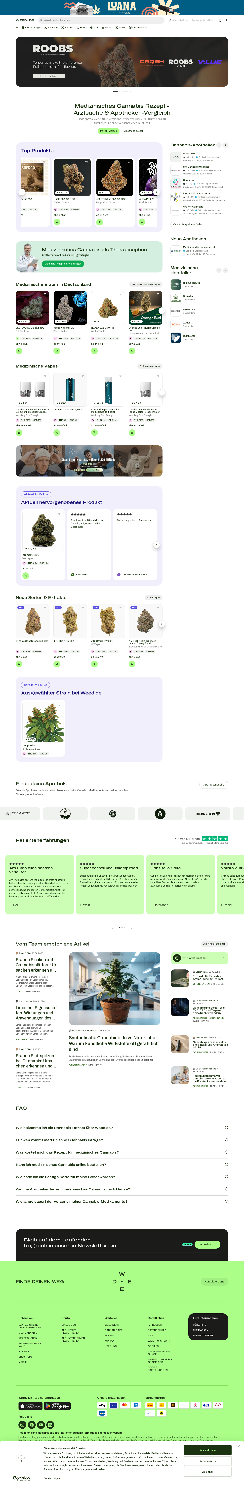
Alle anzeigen (153, 597)
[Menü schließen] (17, 27)
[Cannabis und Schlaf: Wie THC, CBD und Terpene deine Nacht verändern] (180, 1011)
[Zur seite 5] (127, 91)
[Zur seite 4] (125, 91)
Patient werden (108, 131)
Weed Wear (112, 1325)
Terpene (21, 1039)
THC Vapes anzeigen (150, 366)
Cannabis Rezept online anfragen (62, 264)
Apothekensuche (213, 784)
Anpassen (206, 1460)
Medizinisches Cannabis (209, 1018)
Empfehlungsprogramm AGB (160, 1360)
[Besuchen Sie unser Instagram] (22, 1425)
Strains (23, 1351)
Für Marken (200, 1330)
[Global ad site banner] (122, 7)
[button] (190, 20)
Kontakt (110, 1341)
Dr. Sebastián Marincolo (84, 1030)
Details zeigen (51, 1478)
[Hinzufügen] (19, 351)
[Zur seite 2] (119, 91)
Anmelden (205, 1244)
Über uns (111, 1346)
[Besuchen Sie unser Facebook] (32, 1425)
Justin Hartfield (25, 1001)
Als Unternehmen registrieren (73, 1339)
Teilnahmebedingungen (159, 1352)
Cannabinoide (78, 1065)
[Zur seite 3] (122, 91)
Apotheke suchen (134, 131)
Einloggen (69, 1325)
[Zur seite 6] (130, 91)
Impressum (155, 1325)
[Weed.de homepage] (25, 20)
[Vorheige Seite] (219, 145)
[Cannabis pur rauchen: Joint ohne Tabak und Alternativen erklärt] (180, 1045)
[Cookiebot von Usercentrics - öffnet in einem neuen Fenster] (21, 1478)
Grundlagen (201, 984)
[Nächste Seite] (225, 145)
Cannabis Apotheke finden (187, 224)
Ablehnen (207, 1471)
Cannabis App (114, 1330)
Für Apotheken (203, 1335)
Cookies (153, 1346)
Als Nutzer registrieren (70, 1331)
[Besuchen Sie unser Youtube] (41, 1425)
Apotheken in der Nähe (29, 1344)
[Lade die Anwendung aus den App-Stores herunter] (30, 1406)
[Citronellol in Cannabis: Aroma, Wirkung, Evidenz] (180, 978)
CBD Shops (25, 1357)
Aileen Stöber (25, 953)
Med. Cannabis (27, 1333)
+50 (189, 1244)
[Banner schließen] (239, 1446)
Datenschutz (157, 1330)
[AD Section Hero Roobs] (122, 62)
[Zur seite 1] (115, 91)
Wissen (109, 1335)
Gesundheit (200, 1052)
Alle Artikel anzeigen (214, 944)
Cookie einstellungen (158, 1368)
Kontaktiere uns (214, 1281)
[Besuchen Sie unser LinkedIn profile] (50, 1425)
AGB (150, 1335)
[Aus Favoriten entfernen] (45, 294)
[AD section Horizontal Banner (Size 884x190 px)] (89, 461)
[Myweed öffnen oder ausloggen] (226, 20)
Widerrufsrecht (159, 1341)
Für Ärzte (199, 1325)
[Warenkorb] (220, 20)
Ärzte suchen (27, 1338)
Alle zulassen (208, 1450)
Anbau (20, 991)
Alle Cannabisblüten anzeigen (146, 284)
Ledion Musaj (202, 972)
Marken (23, 1362)
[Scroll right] (162, 310)
